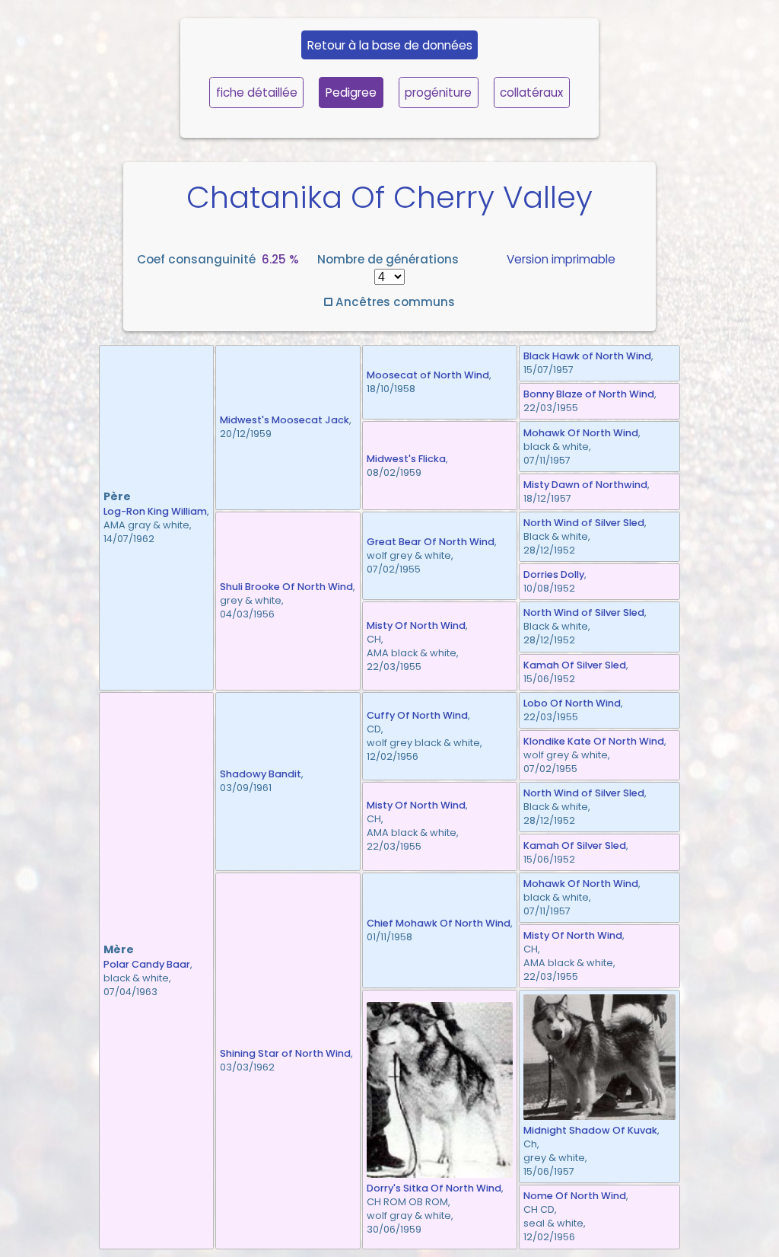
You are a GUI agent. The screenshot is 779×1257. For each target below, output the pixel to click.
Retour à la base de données (389, 45)
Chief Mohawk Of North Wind (438, 923)
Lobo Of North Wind (572, 703)
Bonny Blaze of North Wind (588, 394)
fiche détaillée (256, 92)
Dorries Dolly (553, 574)
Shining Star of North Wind (285, 1053)
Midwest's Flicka (406, 458)
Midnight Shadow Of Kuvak (590, 1130)
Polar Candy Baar (146, 964)
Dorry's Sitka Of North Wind (434, 1188)
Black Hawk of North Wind (587, 355)
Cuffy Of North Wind (417, 715)
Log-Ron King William (155, 511)
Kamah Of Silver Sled (574, 665)
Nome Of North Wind (574, 1195)
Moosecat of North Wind (428, 374)
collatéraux (531, 92)
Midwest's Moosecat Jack (284, 419)
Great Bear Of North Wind (430, 541)
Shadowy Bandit (260, 773)
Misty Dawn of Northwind (585, 484)
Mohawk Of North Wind (580, 432)
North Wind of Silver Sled (583, 522)
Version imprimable (561, 259)
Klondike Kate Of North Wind (593, 741)
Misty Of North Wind (416, 625)
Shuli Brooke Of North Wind (286, 586)
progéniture (438, 92)
